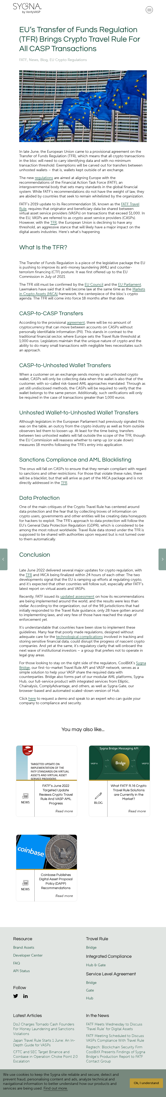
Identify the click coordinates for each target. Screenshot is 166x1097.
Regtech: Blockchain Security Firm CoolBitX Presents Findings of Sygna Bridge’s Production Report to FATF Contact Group (115, 1054)
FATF (23, 60)
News (33, 60)
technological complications (79, 636)
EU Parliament (129, 284)
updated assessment (77, 596)
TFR (53, 222)
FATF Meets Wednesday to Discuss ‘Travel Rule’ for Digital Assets (114, 1026)
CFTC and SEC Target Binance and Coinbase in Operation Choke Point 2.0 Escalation (45, 1057)
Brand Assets (24, 947)
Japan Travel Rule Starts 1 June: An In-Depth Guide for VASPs (44, 1042)
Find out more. (56, 1088)
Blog (44, 60)
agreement (76, 322)
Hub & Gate (96, 965)
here (32, 698)
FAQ (16, 963)
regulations (44, 178)
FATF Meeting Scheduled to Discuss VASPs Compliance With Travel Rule (115, 1038)
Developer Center (28, 955)
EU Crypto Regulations (68, 60)
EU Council (94, 284)
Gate (90, 990)
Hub (89, 998)
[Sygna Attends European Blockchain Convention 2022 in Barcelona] (3, 559)
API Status (21, 971)
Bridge (91, 947)
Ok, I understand (146, 1083)
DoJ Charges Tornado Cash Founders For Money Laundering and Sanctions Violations (43, 1029)
